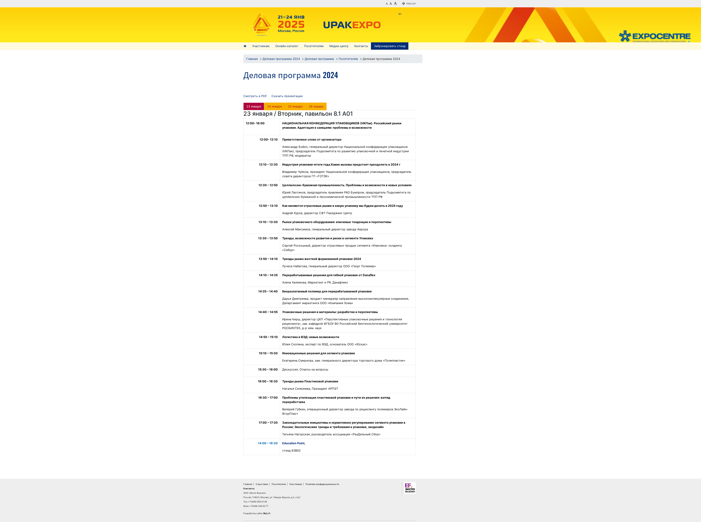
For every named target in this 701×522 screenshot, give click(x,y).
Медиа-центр (338, 46)
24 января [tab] (274, 106)
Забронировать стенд (389, 46)
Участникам (260, 46)
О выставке (262, 484)
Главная (252, 59)
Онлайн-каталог (286, 46)
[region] (329, 288)
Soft (266, 513)
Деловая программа (319, 59)
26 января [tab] (316, 106)
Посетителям (313, 46)
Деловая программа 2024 (281, 59)
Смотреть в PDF (255, 96)
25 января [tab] (295, 106)
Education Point (293, 443)
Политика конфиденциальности (322, 484)
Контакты (361, 46)
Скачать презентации (287, 96)
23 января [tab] (253, 106)
